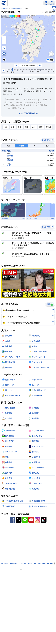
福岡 (5, 127)
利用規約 (13, 563)
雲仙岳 (10, 160)
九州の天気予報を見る (28, 113)
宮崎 (40, 127)
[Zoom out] (4, 42)
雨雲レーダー (16, 8)
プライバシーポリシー (27, 563)
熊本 (26, 127)
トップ (5, 8)
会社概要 (4, 563)
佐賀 (12, 127)
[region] (28, 39)
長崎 (19, 127)
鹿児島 (48, 127)
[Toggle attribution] (4, 59)
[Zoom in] (4, 38)
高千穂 (10, 155)
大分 (33, 127)
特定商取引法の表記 (45, 563)
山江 (9, 165)
